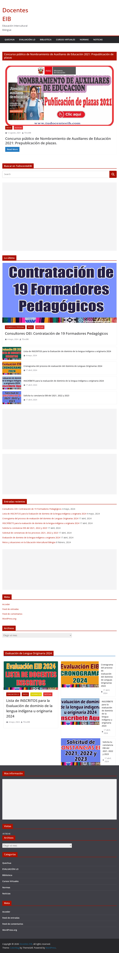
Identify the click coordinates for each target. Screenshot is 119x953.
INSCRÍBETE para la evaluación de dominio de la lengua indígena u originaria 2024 (64, 380)
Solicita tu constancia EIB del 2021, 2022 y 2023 (46, 395)
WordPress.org (9, 618)
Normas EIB (36, 694)
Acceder (6, 604)
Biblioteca (45, 39)
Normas (84, 39)
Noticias (98, 39)
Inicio (8, 128)
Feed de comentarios (12, 613)
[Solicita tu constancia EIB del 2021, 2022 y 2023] (11, 397)
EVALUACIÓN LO (27, 39)
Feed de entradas (10, 609)
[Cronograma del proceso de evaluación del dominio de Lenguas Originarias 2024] (11, 368)
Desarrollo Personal (15, 327)
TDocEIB (27, 133)
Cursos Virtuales (65, 39)
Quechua (10, 39)
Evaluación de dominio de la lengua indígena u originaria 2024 (31, 537)
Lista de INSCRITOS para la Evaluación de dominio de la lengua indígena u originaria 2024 (67, 351)
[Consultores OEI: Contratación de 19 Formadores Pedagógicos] (59, 293)
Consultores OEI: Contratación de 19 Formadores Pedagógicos (56, 333)
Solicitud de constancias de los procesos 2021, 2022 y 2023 (30, 532)
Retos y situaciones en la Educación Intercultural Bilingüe (29, 542)
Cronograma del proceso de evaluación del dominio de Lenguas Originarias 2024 (63, 366)
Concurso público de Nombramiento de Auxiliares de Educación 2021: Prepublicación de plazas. (58, 140)
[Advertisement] (59, 216)
